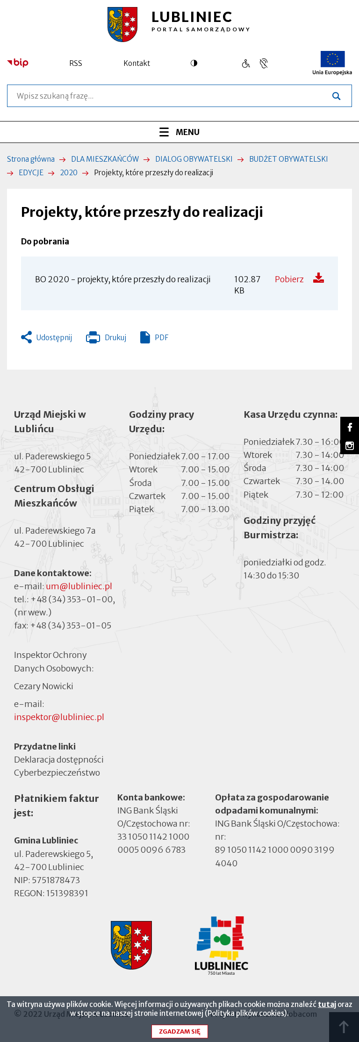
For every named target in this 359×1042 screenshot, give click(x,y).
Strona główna (31, 159)
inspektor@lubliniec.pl (59, 717)
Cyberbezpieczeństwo (57, 772)
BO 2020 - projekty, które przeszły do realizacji (123, 279)
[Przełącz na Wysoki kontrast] (196, 63)
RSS (75, 63)
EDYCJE (31, 172)
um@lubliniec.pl (79, 586)
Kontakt (136, 63)
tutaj (327, 1004)
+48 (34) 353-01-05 (70, 625)
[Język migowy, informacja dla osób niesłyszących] (246, 63)
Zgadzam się (180, 1031)
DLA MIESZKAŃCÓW (105, 159)
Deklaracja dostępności (59, 759)
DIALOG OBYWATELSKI (194, 159)
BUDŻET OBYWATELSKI (288, 159)
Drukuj (106, 339)
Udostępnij (54, 337)
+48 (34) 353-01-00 (71, 599)
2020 (69, 172)
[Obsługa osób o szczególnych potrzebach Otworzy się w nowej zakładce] (263, 63)
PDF (161, 337)
